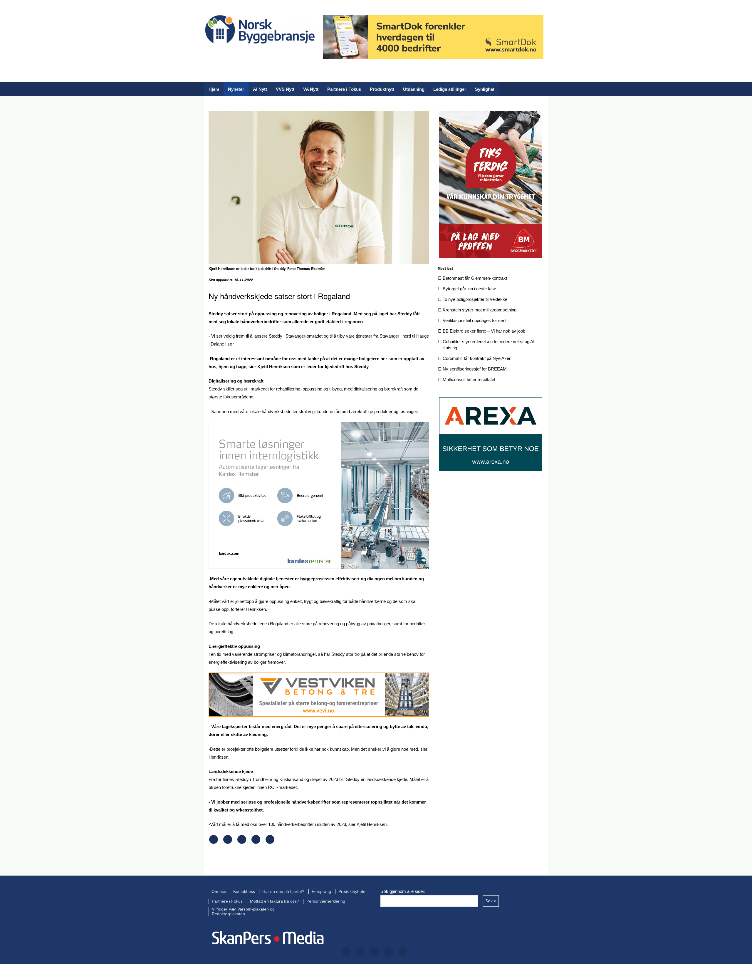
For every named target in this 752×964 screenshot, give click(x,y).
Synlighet (484, 89)
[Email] (270, 842)
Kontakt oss (244, 891)
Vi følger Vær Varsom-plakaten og (243, 909)
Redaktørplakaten (228, 914)
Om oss (219, 891)
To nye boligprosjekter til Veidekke (475, 299)
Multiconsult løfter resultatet (469, 379)
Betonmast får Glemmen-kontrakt (475, 278)
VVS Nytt (285, 89)
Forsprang (321, 891)
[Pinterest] (256, 842)
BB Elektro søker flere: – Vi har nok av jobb (484, 330)
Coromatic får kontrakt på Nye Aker (477, 358)
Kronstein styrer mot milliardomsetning (479, 309)
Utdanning (413, 89)
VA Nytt (310, 89)
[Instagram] (245, 55)
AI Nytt (260, 89)
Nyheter (236, 89)
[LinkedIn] (264, 55)
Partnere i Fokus (344, 89)
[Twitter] (227, 55)
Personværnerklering (325, 901)
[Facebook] (208, 55)
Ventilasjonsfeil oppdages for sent (474, 320)
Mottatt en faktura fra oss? (274, 901)
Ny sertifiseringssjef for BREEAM (475, 368)
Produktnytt (382, 89)
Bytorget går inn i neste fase (469, 288)
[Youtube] (283, 55)
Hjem (214, 89)
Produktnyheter (352, 891)
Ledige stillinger (449, 89)
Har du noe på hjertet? (283, 891)
